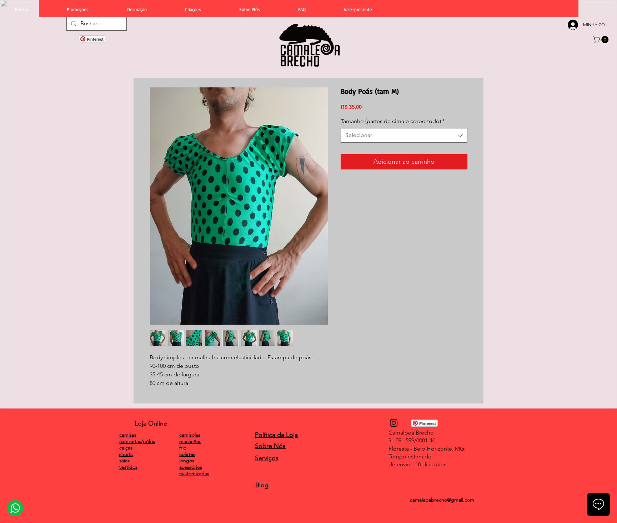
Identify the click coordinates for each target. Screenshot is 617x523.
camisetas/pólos (137, 441)
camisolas (189, 435)
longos (186, 460)
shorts (126, 454)
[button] (601, 39)
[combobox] (404, 135)
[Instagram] (393, 423)
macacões (190, 441)
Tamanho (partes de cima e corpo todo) (393, 121)
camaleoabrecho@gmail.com (442, 500)
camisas (127, 435)
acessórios (190, 467)
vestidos (128, 467)
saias (124, 460)
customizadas (194, 473)
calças (125, 448)
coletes (187, 454)
